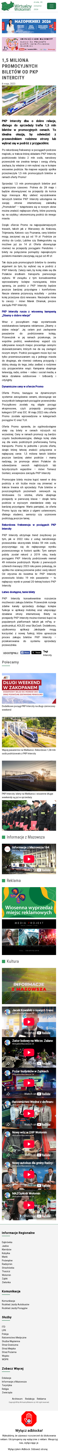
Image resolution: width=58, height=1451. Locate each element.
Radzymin (7, 1264)
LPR (4, 1330)
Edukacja (6, 1378)
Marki (5, 1257)
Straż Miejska (9, 1348)
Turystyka (7, 1385)
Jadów (5, 1246)
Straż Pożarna (9, 1352)
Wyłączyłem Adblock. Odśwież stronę (28, 1449)
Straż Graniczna (10, 1345)
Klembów (6, 1249)
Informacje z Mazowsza (14, 1381)
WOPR (5, 1359)
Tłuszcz (6, 1271)
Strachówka (8, 1267)
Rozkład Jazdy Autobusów (15, 1304)
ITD (3, 1326)
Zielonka (6, 1282)
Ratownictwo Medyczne (14, 1337)
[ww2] (29, 902)
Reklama (41, 1399)
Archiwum (17, 1399)
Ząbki (5, 1278)
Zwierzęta (7, 1392)
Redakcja (29, 1399)
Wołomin (6, 1275)
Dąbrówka (7, 1242)
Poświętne (7, 1260)
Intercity (47, 655)
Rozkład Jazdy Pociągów (15, 1308)
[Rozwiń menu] (51, 6)
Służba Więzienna (11, 1341)
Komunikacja (8, 1301)
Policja (5, 1334)
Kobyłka (6, 1253)
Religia (5, 1389)
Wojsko (5, 1356)
